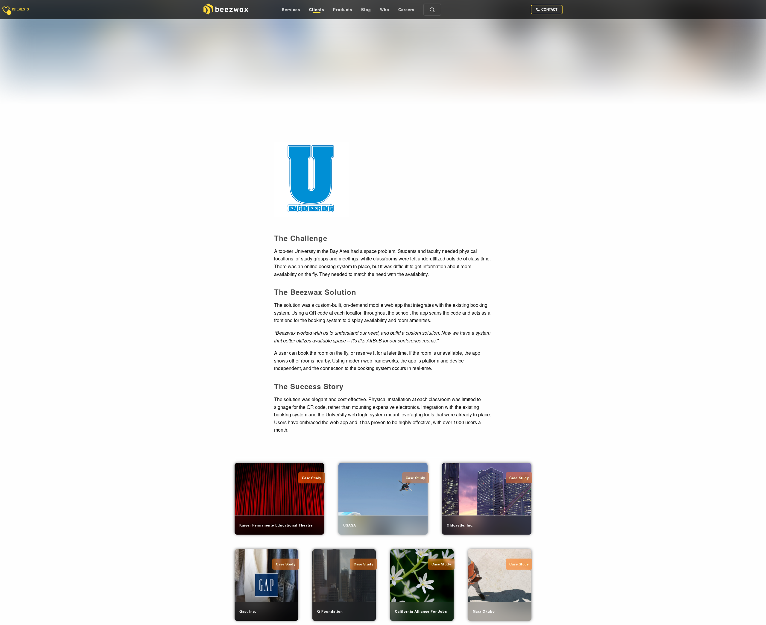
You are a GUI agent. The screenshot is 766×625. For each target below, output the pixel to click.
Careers (406, 10)
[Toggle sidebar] (6, 9)
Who (384, 10)
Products (342, 10)
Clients (316, 10)
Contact (549, 9)
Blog (366, 10)
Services (291, 10)
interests (20, 9)
